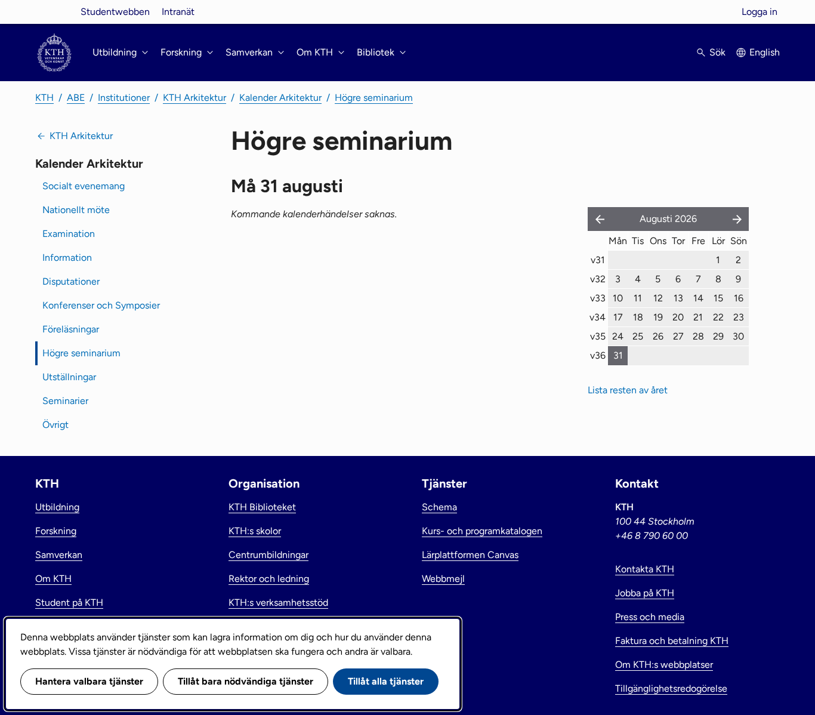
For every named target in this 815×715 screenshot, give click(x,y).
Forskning (55, 531)
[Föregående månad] (597, 219)
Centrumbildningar (268, 554)
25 (637, 336)
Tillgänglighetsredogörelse (671, 688)
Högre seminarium (374, 97)
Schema (439, 507)
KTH (44, 97)
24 (617, 336)
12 (658, 298)
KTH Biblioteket (262, 507)
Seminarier (65, 400)
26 (658, 336)
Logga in (759, 11)
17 (618, 317)
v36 (598, 355)
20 (678, 317)
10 (618, 298)
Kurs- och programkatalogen (482, 531)
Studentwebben (115, 11)
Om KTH (53, 578)
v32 (598, 279)
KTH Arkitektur (194, 97)
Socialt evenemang (83, 186)
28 (698, 336)
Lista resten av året (628, 390)
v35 (598, 336)
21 (698, 317)
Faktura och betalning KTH (671, 640)
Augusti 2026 (668, 218)
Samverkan (58, 554)
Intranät (178, 11)
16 (738, 298)
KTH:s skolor (255, 531)
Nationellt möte (76, 209)
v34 (597, 317)
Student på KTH (69, 602)
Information (67, 257)
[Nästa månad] (738, 219)
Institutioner (124, 97)
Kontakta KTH (644, 569)
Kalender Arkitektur (280, 97)
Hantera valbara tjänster (89, 681)
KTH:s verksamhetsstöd (278, 602)
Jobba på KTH (644, 593)
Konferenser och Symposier (101, 305)
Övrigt (55, 424)
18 (638, 317)
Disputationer (71, 281)
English (764, 52)
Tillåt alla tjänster (386, 681)
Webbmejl (443, 578)
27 (678, 336)
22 (718, 317)
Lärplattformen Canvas (470, 554)
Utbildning (57, 507)
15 (718, 298)
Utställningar (69, 377)
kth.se (54, 11)
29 (718, 336)
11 (638, 298)
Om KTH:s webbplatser (664, 664)
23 (738, 317)
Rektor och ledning (269, 578)
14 (698, 298)
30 (738, 336)
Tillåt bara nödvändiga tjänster (245, 681)
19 (658, 317)
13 (678, 298)
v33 (598, 298)
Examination (68, 233)
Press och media (649, 616)
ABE (76, 97)
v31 (598, 260)
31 (618, 355)
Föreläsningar (70, 329)
